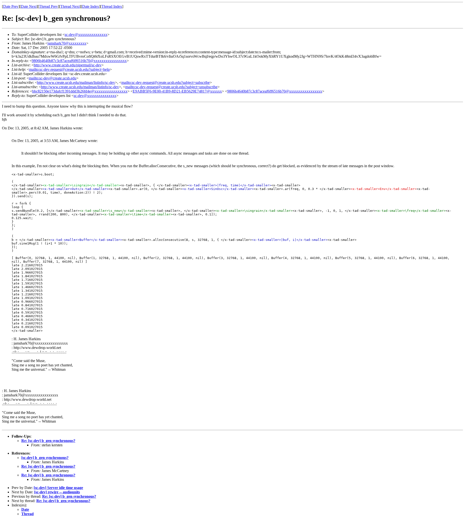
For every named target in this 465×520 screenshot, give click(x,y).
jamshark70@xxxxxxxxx (66, 43)
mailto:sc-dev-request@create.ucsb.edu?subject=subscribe (165, 82)
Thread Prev (48, 6)
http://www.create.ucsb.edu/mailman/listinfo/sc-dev (76, 82)
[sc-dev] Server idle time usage (58, 488)
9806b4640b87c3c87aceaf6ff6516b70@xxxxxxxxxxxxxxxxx (79, 61)
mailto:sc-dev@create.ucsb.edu (52, 78)
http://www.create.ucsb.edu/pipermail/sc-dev (67, 65)
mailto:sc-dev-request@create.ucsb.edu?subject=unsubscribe (171, 87)
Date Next (29, 6)
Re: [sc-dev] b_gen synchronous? (48, 441)
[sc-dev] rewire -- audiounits (57, 492)
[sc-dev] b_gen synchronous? (45, 458)
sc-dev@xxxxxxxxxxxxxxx (86, 34)
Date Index (90, 6)
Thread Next (70, 6)
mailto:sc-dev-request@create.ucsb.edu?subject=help (69, 69)
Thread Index (111, 6)
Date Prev (10, 6)
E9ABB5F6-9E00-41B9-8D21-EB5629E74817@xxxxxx (177, 91)
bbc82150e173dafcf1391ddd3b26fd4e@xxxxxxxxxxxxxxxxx (79, 91)
